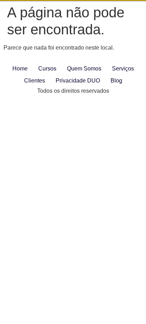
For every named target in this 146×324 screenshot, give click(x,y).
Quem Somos (84, 69)
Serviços (123, 69)
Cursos (47, 69)
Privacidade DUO (78, 81)
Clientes (34, 81)
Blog (116, 81)
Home (20, 69)
